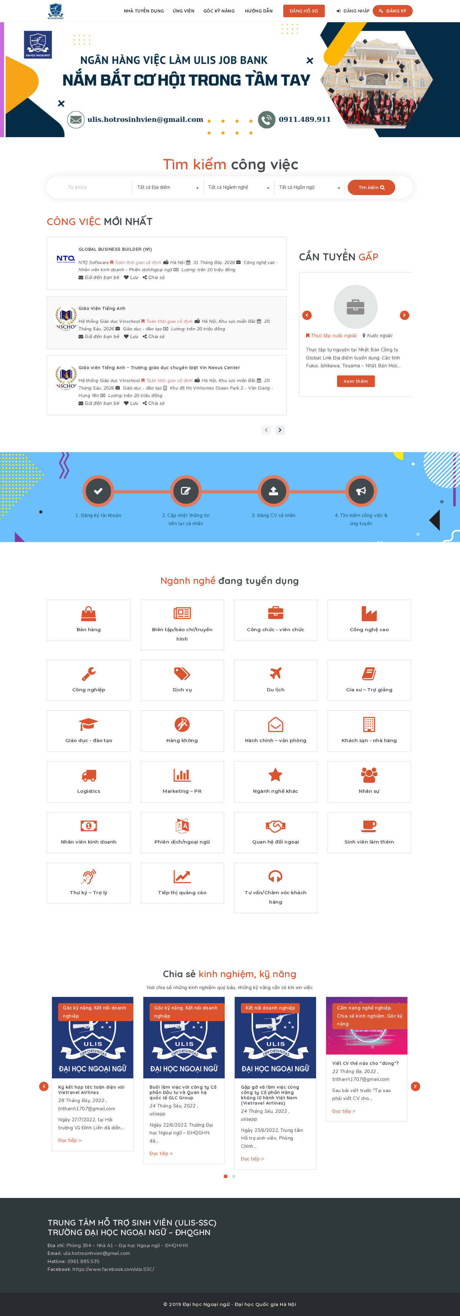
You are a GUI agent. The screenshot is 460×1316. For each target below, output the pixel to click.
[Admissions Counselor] (356, 306)
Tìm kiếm (369, 187)
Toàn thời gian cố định (336, 336)
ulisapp (158, 1114)
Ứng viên (183, 11)
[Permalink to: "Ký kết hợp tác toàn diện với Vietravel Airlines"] (92, 1037)
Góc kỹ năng (219, 11)
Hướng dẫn (259, 11)
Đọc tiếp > (69, 1140)
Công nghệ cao (259, 263)
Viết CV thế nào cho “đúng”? (365, 1063)
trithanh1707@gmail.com (86, 1109)
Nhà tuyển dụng (144, 11)
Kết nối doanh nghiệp (270, 1008)
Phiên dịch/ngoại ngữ (150, 270)
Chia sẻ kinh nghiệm (361, 1016)
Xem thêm (356, 381)
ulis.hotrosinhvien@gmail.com (97, 1253)
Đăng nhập (356, 11)
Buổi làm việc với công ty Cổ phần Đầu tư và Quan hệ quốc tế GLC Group (183, 1092)
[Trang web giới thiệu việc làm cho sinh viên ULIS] (55, 11)
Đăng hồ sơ (304, 11)
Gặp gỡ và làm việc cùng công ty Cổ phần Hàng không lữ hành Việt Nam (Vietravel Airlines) (270, 1095)
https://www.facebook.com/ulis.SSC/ (113, 1269)
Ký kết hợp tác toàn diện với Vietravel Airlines (91, 1089)
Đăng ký (395, 11)
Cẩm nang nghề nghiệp (364, 1008)
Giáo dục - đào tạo (142, 329)
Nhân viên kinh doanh (101, 270)
